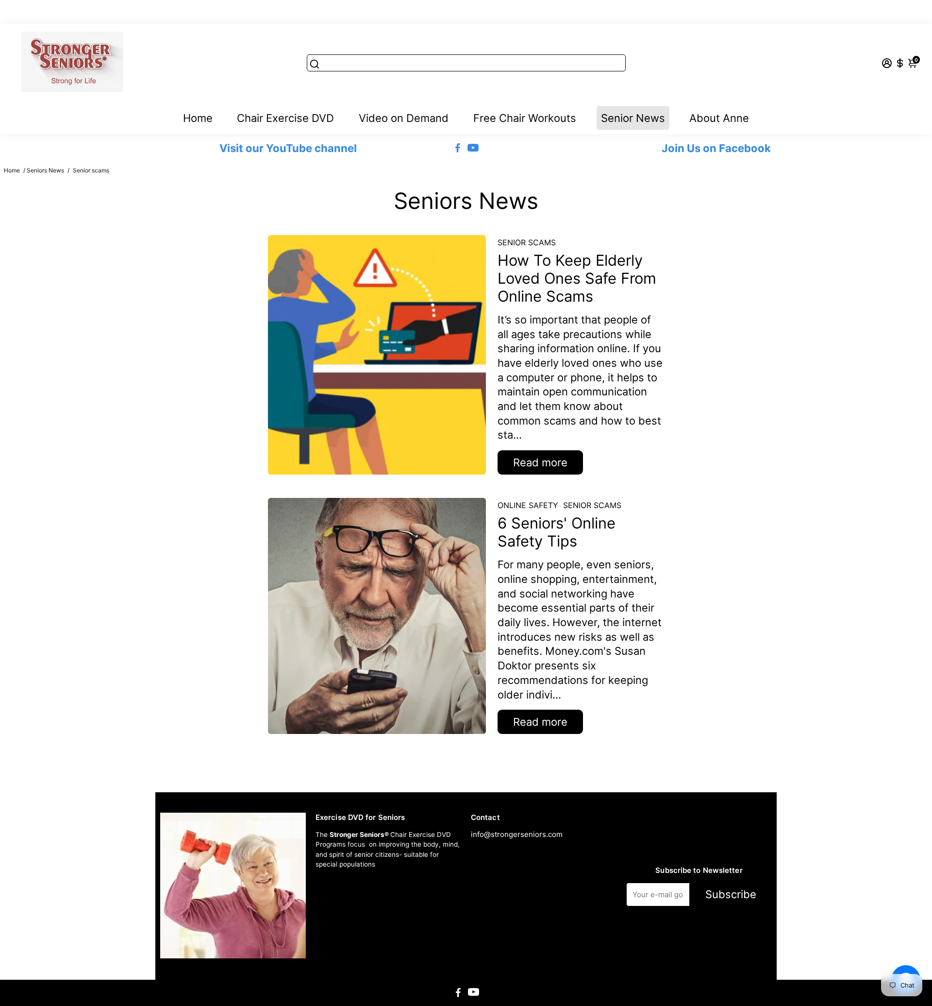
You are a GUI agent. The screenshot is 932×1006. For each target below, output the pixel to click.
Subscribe (730, 894)
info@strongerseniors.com (517, 834)
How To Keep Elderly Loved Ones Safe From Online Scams (577, 278)
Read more (540, 462)
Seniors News (45, 170)
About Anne (719, 118)
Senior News (633, 118)
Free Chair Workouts (524, 118)
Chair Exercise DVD (285, 118)
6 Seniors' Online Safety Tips (557, 532)
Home (198, 118)
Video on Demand (404, 118)
